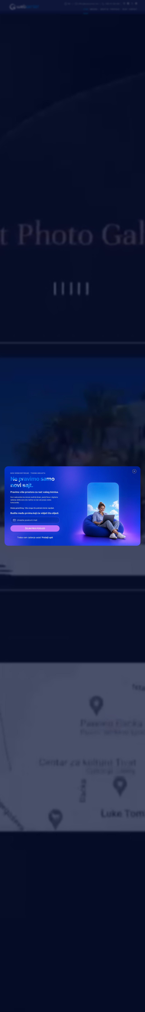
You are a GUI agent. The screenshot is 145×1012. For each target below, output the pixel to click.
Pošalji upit (47, 537)
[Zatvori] (134, 471)
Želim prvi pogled (35, 528)
